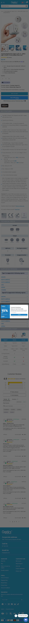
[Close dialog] (27, 305)
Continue (19, 314)
